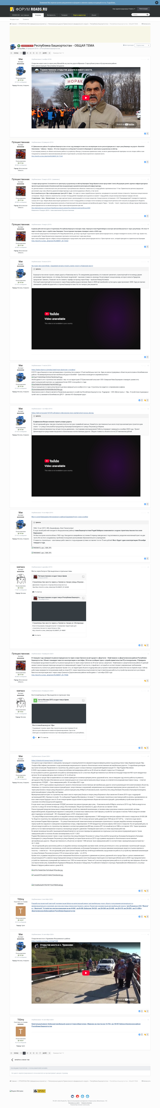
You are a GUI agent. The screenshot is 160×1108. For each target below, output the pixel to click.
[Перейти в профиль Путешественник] (21, 154)
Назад (16, 53)
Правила (26, 19)
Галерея (64, 15)
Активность (51, 15)
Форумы (38, 15)
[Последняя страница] (49, 53)
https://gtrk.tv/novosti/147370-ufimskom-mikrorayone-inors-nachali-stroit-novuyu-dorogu (63, 413)
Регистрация (143, 9)
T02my (20, 899)
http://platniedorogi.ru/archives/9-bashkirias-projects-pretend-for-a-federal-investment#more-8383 (61, 208)
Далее (45, 53)
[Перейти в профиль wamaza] (21, 579)
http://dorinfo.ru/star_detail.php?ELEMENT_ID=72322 (50, 241)
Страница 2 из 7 (58, 53)
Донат (94, 15)
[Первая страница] (11, 53)
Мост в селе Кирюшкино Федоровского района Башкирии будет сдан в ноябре (60, 517)
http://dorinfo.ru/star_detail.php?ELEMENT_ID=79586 (50, 675)
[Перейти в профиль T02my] (21, 911)
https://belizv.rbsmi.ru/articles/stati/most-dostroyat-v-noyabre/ (53, 370)
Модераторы (14, 19)
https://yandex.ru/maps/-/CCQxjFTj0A (45, 941)
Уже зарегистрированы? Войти (123, 9)
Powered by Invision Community (80, 1105)
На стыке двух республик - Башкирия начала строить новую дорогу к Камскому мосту (62, 266)
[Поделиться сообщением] (148, 59)
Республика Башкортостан (50, 48)
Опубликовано (42, 59)
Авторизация (129, 45)
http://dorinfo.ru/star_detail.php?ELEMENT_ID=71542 (47, 156)
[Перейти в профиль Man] (13, 47)
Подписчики (140, 45)
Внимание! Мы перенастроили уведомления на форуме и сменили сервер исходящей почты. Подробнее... (78, 2)
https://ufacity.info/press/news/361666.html (47, 760)
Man (23, 48)
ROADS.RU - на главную (20, 15)
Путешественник (20, 142)
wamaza (21, 567)
